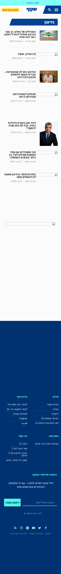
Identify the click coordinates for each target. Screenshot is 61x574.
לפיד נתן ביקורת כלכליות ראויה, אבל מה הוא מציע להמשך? (22, 125)
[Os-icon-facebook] (45, 528)
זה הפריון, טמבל (27, 54)
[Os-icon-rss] (15, 528)
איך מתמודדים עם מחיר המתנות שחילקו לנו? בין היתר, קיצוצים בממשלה (22, 154)
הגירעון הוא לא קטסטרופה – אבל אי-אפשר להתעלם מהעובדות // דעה (20, 74)
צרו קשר (22, 435)
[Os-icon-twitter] (39, 528)
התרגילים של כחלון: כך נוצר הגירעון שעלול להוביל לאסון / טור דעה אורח (20, 34)
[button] (56, 10)
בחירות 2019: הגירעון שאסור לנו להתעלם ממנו (20, 176)
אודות (56, 396)
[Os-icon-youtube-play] (33, 528)
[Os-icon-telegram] (27, 528)
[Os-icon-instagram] (21, 528)
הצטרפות (54, 435)
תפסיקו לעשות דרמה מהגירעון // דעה (24, 95)
